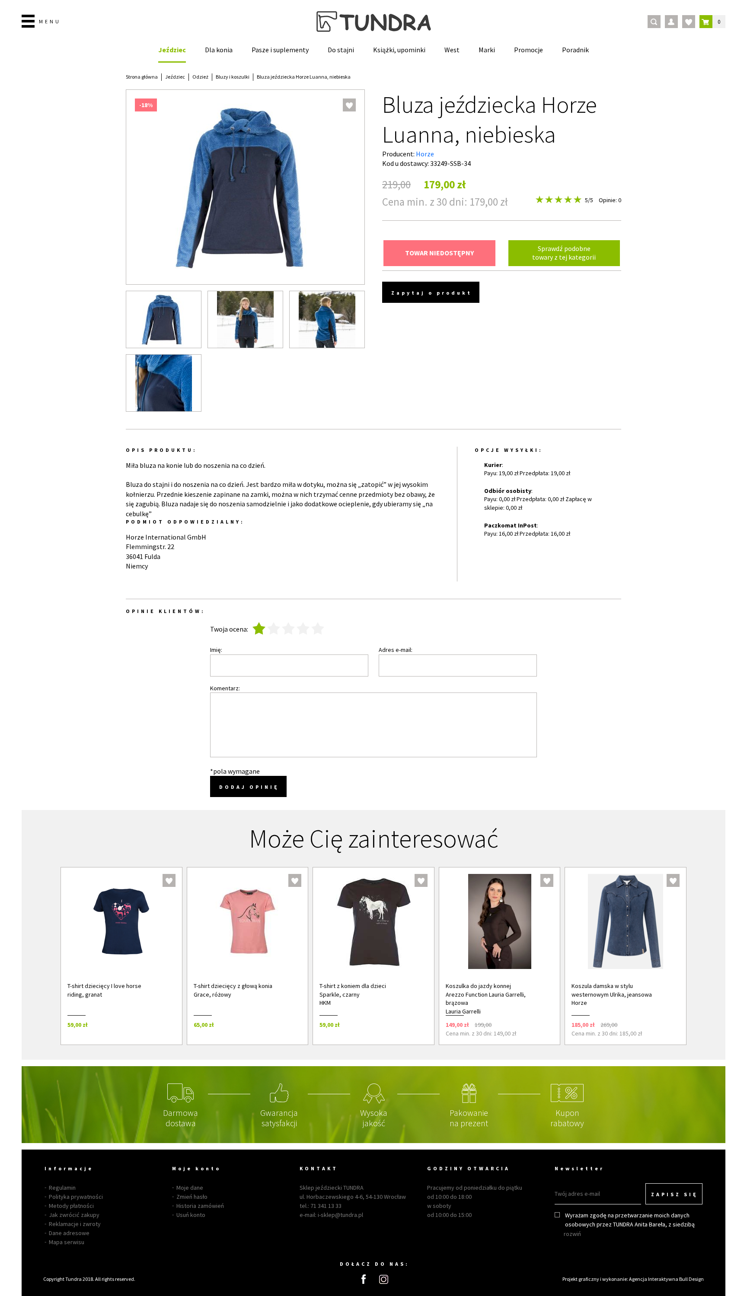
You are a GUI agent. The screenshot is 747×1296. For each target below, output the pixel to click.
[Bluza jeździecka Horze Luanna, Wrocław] (245, 319)
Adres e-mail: (395, 650)
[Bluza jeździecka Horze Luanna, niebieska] (163, 319)
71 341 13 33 (326, 1206)
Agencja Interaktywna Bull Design (666, 1279)
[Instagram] (383, 1279)
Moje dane (189, 1187)
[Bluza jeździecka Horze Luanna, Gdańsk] (163, 383)
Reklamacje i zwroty (75, 1224)
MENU (50, 21)
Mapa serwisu (66, 1242)
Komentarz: (225, 688)
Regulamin (62, 1187)
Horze (425, 153)
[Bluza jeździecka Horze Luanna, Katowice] (327, 319)
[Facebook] (363, 1279)
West (452, 49)
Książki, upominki (399, 49)
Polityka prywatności (76, 1197)
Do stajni (341, 49)
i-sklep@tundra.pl (340, 1215)
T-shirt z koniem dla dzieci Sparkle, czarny (352, 990)
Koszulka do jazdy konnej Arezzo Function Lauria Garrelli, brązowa (486, 994)
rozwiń (572, 1234)
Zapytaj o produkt (431, 292)
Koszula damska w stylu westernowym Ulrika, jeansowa (611, 990)
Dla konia (219, 49)
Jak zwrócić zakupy (74, 1215)
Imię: (216, 650)
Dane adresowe (69, 1233)
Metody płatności (71, 1206)
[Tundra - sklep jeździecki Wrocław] (373, 21)
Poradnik (575, 49)
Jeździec (172, 49)
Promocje (528, 49)
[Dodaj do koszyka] (164, 1024)
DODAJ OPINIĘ (249, 787)
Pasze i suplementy (280, 49)
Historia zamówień (200, 1206)
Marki (487, 49)
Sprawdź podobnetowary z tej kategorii (564, 252)
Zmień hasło (192, 1197)
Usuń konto (190, 1215)
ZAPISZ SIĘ (674, 1194)
